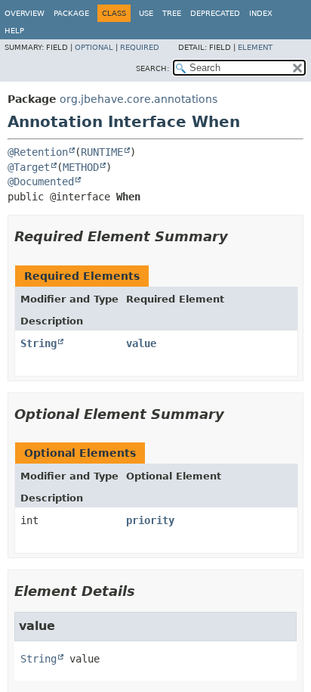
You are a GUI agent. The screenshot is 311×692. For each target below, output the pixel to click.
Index (261, 13)
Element (255, 47)
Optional (94, 47)
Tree (171, 13)
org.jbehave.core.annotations (138, 99)
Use (146, 13)
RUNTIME (102, 152)
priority (150, 520)
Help (14, 30)
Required (139, 47)
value (141, 343)
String (38, 343)
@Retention (38, 152)
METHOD (81, 167)
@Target (29, 167)
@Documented (41, 181)
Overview (25, 13)
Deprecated (215, 13)
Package (71, 13)
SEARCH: (152, 68)
